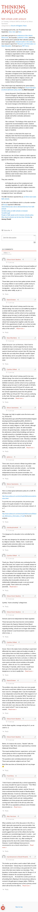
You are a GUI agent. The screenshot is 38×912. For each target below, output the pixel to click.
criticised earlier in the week (23, 42)
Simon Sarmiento (13, 407)
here (10, 32)
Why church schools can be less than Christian (15, 217)
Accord (5, 204)
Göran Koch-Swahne (14, 259)
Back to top (19, 907)
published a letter (22, 37)
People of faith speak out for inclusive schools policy (17, 215)
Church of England (16, 25)
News (25, 25)
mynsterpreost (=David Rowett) (17, 857)
